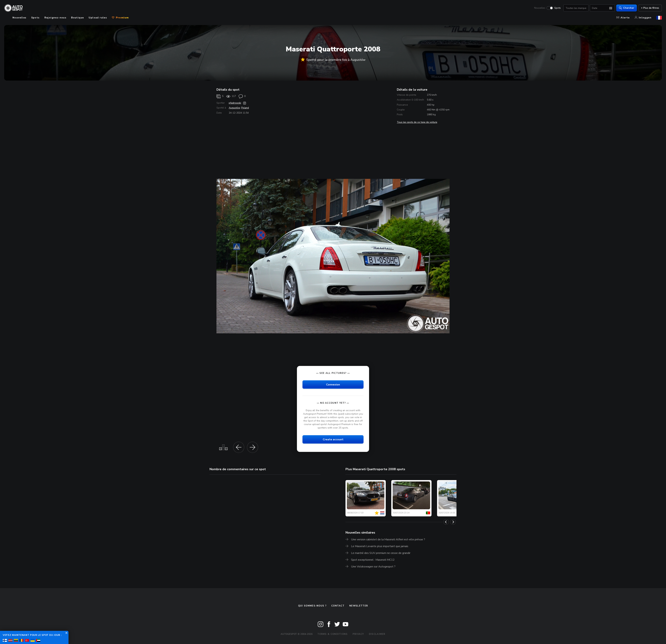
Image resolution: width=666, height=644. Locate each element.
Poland (245, 107)
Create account (333, 439)
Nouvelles (539, 8)
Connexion (333, 384)
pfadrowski (235, 103)
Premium (122, 17)
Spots (557, 8)
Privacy (358, 634)
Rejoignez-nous (55, 17)
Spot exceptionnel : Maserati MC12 (373, 560)
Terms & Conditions (332, 634)
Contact (337, 605)
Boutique (77, 17)
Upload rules (98, 17)
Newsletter (358, 605)
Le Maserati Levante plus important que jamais (379, 546)
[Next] (453, 521)
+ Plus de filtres (650, 8)
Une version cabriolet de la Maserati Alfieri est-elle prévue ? (388, 539)
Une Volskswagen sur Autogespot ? (373, 566)
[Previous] (446, 521)
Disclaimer (377, 634)
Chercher (628, 8)
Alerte (625, 17)
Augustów (234, 107)
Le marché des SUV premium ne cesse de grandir (380, 553)
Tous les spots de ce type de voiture (417, 122)
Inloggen (645, 17)
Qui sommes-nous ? (312, 605)
